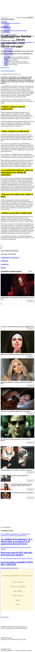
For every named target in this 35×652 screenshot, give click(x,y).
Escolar (6, 65)
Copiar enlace (14, 250)
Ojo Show (7, 24)
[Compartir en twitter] (17, 246)
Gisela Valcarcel (8, 50)
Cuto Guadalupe (8, 53)
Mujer (5, 27)
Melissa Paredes (8, 54)
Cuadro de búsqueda (21, 17)
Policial (6, 25)
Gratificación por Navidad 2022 (10, 257)
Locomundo (7, 28)
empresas (3, 267)
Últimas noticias (8, 48)
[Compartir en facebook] (17, 245)
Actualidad (7, 30)
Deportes (6, 31)
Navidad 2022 (5, 264)
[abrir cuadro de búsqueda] (30, 17)
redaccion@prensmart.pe (8, 71)
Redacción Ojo (5, 67)
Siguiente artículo (5, 568)
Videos (6, 22)
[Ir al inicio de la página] (4, 524)
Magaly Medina (8, 51)
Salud (5, 63)
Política (6, 59)
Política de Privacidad (23, 42)
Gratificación (4, 261)
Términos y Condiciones (10, 42)
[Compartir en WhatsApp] (17, 248)
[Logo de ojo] (5, 34)
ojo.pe (2, 42)
